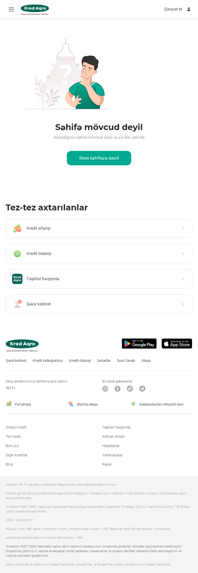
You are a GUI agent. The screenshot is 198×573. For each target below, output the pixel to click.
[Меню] (11, 9)
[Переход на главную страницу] (35, 10)
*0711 (10, 388)
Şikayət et (173, 9)
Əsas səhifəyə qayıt (99, 158)
